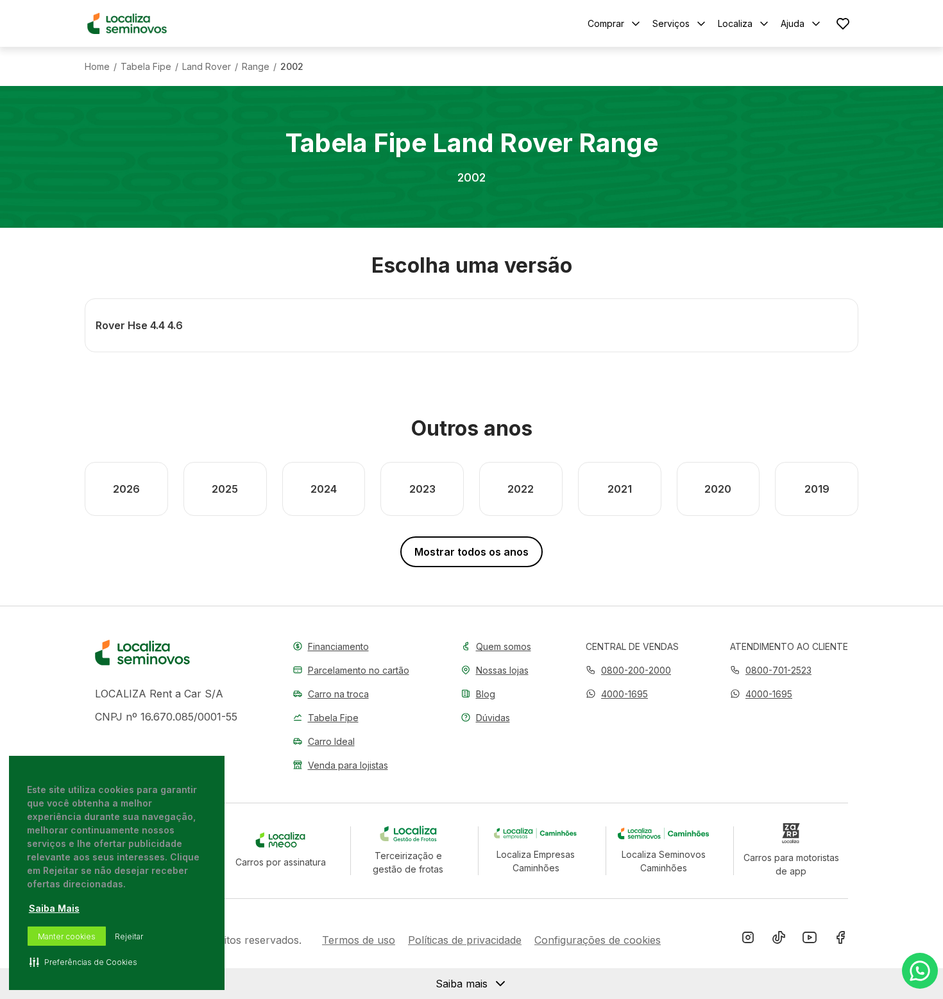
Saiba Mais (54, 908)
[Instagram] (748, 940)
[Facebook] (840, 940)
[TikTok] (778, 940)
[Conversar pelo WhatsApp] (920, 971)
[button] (617, 694)
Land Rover (206, 67)
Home (97, 67)
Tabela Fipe (146, 67)
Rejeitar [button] (129, 936)
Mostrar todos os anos (471, 551)
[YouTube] (809, 940)
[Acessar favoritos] (843, 23)
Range (255, 67)
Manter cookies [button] (67, 936)
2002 (291, 67)
